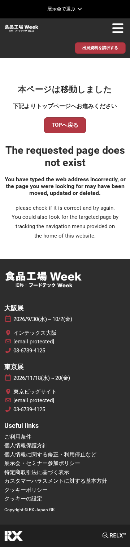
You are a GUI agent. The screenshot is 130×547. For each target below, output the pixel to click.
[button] (100, 48)
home (50, 236)
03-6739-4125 (29, 350)
